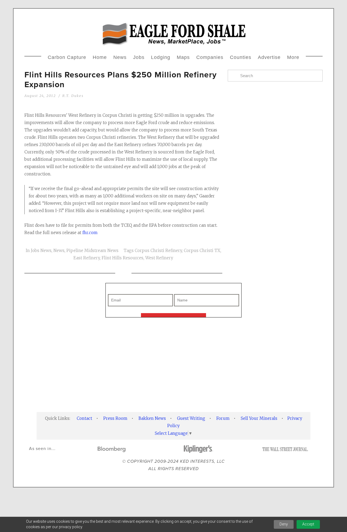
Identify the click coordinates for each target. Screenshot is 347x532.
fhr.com (90, 232)
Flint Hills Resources (122, 257)
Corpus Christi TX (202, 250)
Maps (183, 57)
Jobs (138, 57)
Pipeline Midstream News (92, 250)
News (120, 57)
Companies (209, 57)
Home (100, 57)
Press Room (115, 418)
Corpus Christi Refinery (158, 250)
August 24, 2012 (40, 95)
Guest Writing (191, 418)
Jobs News (41, 250)
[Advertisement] (173, 365)
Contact (84, 418)
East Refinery (86, 257)
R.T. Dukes (72, 95)
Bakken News (152, 418)
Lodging (160, 57)
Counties (240, 57)
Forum (223, 418)
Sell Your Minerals (259, 418)
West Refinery (159, 257)
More (293, 57)
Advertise (269, 57)
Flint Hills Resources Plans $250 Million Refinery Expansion (120, 79)
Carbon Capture (67, 57)
